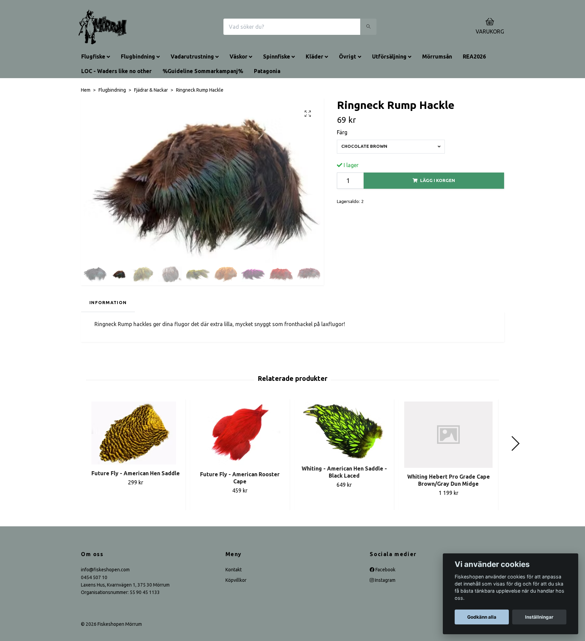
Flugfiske (93, 56)
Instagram (384, 580)
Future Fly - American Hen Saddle (135, 473)
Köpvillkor (235, 580)
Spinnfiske (276, 56)
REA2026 (474, 56)
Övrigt (347, 56)
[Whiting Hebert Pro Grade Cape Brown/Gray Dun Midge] (448, 435)
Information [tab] (108, 302)
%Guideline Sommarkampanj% (202, 71)
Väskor (238, 56)
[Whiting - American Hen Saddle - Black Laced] (344, 431)
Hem (85, 90)
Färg (342, 132)
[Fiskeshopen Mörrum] (102, 26)
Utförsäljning (389, 56)
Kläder (314, 56)
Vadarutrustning (192, 56)
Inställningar (539, 617)
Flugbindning (138, 56)
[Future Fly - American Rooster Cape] (240, 433)
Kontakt (233, 569)
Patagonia (267, 71)
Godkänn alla (481, 617)
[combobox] (391, 147)
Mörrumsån (437, 56)
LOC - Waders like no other (116, 71)
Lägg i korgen (437, 180)
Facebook (384, 569)
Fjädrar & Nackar (151, 90)
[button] (515, 443)
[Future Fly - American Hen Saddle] (135, 433)
